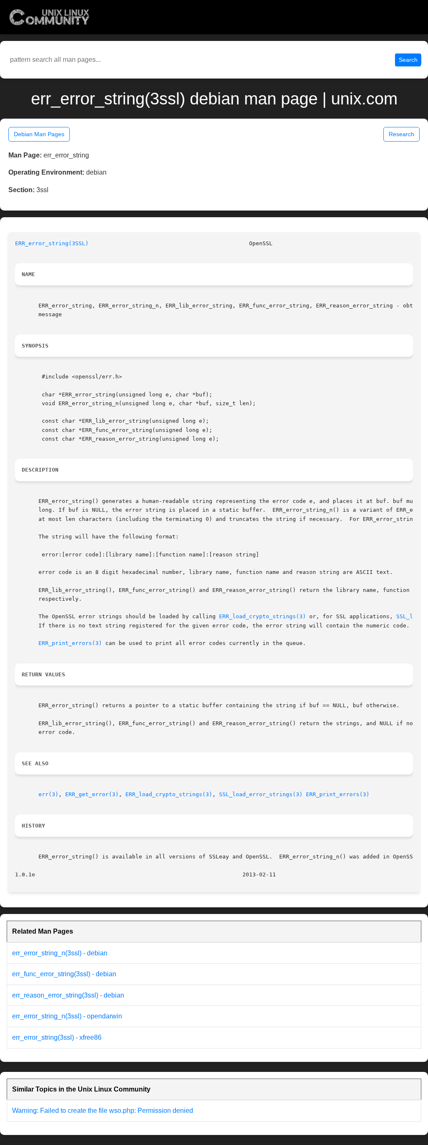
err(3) (48, 794)
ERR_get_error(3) (92, 794)
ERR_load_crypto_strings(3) (262, 616)
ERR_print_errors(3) (70, 643)
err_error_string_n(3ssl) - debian (59, 953)
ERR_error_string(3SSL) (52, 243)
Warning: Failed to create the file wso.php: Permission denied (102, 1110)
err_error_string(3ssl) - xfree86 (57, 1037)
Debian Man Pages (39, 134)
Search (408, 59)
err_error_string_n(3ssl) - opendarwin (67, 1016)
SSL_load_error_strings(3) (261, 794)
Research (401, 134)
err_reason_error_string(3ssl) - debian (68, 995)
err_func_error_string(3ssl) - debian (64, 973)
